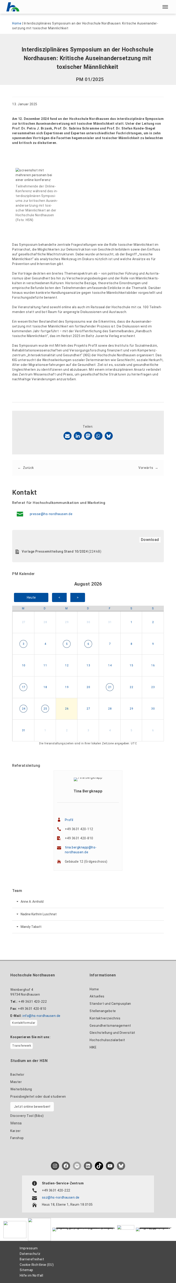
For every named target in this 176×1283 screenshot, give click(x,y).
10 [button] (23, 665)
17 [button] (23, 687)
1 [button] (131, 622)
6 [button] (88, 644)
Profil (69, 820)
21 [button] (110, 687)
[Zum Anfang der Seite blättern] (162, 1269)
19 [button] (67, 687)
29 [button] (67, 622)
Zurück (28, 468)
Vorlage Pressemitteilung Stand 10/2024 (55, 551)
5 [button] (67, 644)
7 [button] (110, 644)
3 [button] (24, 644)
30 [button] (88, 622)
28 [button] (45, 622)
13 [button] (88, 665)
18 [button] (45, 687)
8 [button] (131, 644)
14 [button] (110, 665)
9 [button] (153, 644)
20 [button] (88, 687)
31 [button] (110, 622)
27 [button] (23, 622)
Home (16, 23)
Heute (31, 597)
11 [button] (45, 665)
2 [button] (153, 622)
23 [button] (153, 687)
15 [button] (131, 665)
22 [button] (131, 687)
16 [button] (153, 665)
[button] (165, 7)
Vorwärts (145, 468)
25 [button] (45, 708)
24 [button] (23, 708)
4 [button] (45, 644)
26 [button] (67, 708)
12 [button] (67, 665)
